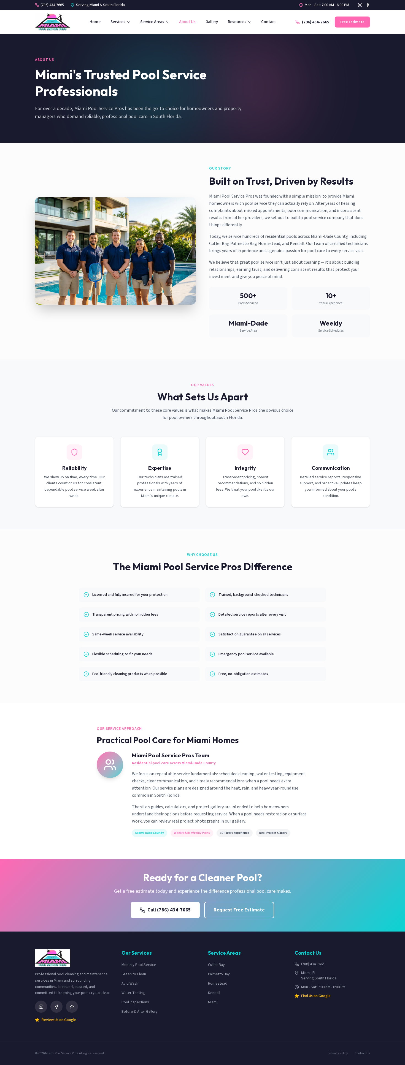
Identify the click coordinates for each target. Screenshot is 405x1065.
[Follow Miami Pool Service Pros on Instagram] (41, 1007)
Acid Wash (129, 983)
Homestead (217, 983)
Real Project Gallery (273, 833)
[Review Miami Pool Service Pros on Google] (72, 1007)
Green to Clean (133, 974)
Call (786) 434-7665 (169, 909)
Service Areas (152, 22)
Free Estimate (352, 22)
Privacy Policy (338, 1053)
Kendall (214, 993)
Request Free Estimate (239, 909)
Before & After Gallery (139, 1011)
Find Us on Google (316, 996)
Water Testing (133, 993)
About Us (187, 22)
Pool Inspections (135, 1002)
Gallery (212, 22)
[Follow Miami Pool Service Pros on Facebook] (56, 1007)
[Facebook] (368, 5)
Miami (212, 1002)
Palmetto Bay (219, 974)
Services (117, 22)
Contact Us (362, 1053)
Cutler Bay (216, 965)
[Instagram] (360, 5)
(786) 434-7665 (52, 5)
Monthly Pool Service (138, 965)
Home (95, 22)
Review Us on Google (59, 1020)
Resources (237, 22)
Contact (268, 22)
